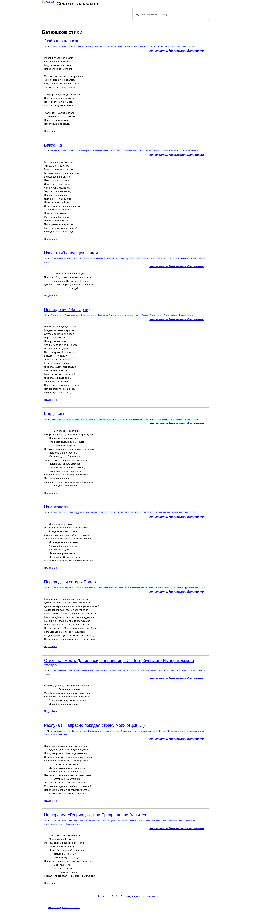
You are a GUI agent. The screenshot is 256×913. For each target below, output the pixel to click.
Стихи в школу (147, 513)
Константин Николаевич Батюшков (176, 50)
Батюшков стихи (122, 46)
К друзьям (54, 413)
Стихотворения (145, 46)
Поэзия (110, 46)
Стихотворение (170, 315)
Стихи (134, 46)
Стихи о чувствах (67, 46)
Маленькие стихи (171, 259)
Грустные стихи (84, 46)
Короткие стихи (101, 671)
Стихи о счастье (190, 151)
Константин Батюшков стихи (166, 46)
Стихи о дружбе (88, 419)
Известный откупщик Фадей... (72, 253)
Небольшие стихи (180, 513)
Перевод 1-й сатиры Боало (70, 582)
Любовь (54, 46)
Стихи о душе (175, 151)
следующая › (132, 896)
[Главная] (48, 2)
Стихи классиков (132, 315)
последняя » (150, 896)
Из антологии (56, 507)
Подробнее (50, 131)
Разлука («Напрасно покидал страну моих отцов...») (94, 725)
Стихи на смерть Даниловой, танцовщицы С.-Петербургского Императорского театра (119, 662)
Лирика (157, 151)
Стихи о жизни (98, 46)
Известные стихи (188, 259)
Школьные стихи (73, 824)
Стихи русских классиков (146, 731)
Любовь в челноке (61, 41)
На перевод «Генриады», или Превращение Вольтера (95, 814)
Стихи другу (176, 419)
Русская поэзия (120, 419)
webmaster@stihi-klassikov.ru (64, 907)
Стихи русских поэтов (107, 587)
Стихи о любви (187, 46)
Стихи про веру (130, 151)
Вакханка (53, 145)
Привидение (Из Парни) (67, 309)
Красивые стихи (79, 731)
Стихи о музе (115, 151)
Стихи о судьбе (145, 151)
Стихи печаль (156, 315)
